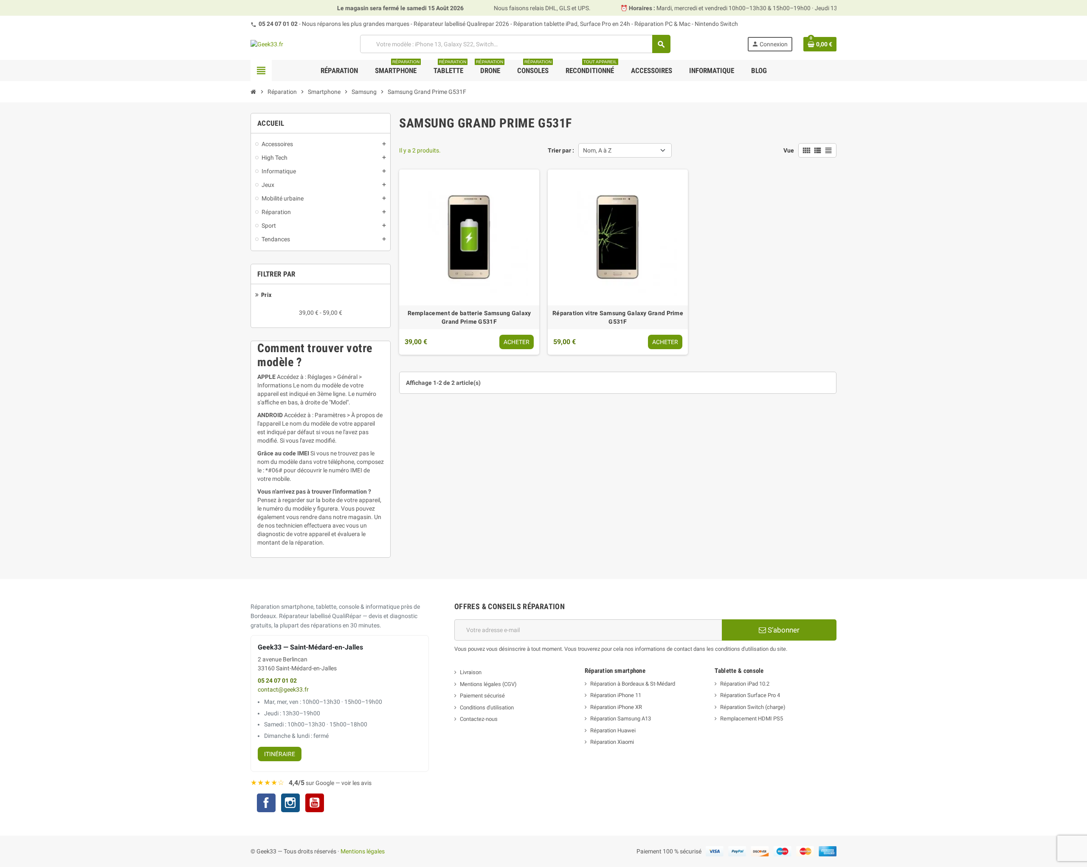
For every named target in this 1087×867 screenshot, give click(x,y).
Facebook (266, 803)
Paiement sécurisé (482, 695)
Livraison (471, 672)
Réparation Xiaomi (612, 742)
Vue (788, 150)
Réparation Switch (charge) (753, 707)
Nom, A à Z (597, 150)
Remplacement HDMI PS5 (751, 718)
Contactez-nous (479, 719)
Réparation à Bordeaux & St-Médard (632, 684)
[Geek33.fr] (267, 43)
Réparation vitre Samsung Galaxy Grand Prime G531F (617, 317)
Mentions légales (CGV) (488, 684)
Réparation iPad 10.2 (744, 684)
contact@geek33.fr (283, 689)
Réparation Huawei (613, 730)
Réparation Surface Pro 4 (750, 695)
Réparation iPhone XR (616, 707)
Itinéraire (279, 754)
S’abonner (783, 630)
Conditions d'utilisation (487, 707)
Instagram (290, 804)
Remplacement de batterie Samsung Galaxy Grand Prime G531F (469, 317)
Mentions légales (363, 851)
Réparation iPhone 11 (615, 695)
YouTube (314, 804)
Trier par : (561, 150)
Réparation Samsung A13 (620, 718)
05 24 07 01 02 (278, 23)
